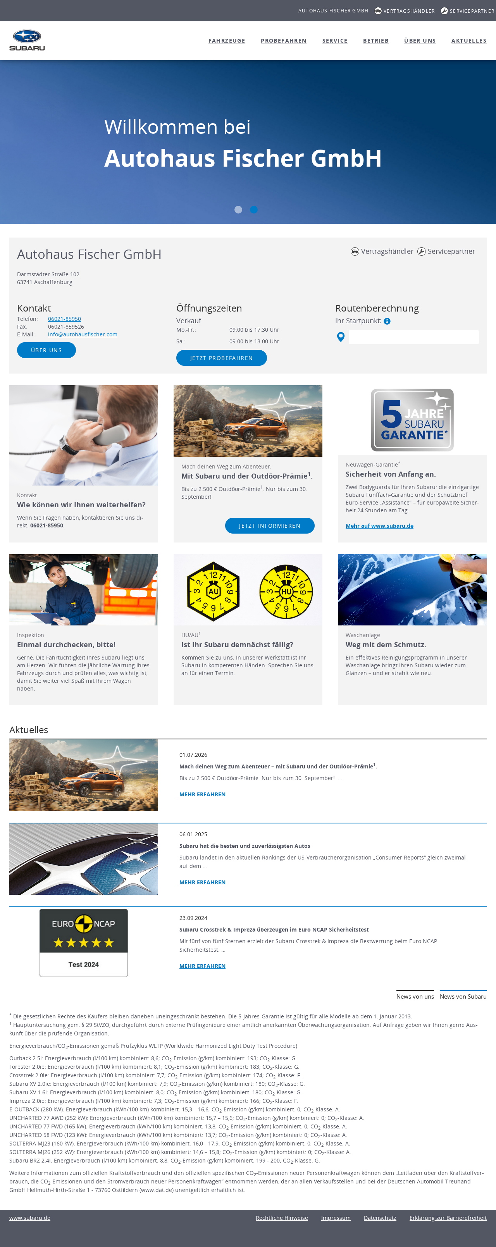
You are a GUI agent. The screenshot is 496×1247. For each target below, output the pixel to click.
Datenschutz (380, 1217)
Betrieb (376, 40)
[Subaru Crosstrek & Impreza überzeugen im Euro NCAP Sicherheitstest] (83, 942)
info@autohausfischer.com (82, 334)
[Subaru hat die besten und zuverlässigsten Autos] (83, 859)
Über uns (420, 40)
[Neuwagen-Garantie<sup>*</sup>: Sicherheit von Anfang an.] (412, 420)
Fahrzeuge (227, 40)
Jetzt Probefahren (221, 358)
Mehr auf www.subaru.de (379, 525)
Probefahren (284, 40)
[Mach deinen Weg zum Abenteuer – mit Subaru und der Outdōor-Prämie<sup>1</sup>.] (83, 775)
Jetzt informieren (270, 525)
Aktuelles (469, 40)
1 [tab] (238, 210)
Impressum (336, 1217)
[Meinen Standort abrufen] (340, 337)
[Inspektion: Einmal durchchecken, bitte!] (83, 589)
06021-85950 (64, 318)
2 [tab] (254, 210)
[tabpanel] (248, 143)
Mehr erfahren (202, 794)
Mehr (202, 882)
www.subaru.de (29, 1217)
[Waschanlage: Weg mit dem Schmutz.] (412, 589)
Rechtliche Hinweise (282, 1217)
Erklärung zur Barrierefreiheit (448, 1217)
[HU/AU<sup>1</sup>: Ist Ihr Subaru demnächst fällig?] (248, 589)
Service (335, 40)
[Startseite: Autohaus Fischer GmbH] (27, 39)
